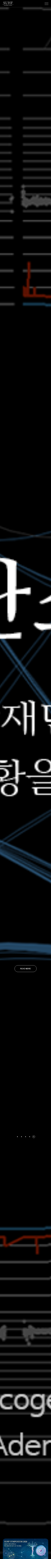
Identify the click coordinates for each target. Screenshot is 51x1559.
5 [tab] (33, 1136)
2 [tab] (21, 1136)
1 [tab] (17, 1136)
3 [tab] (25, 1136)
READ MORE (25, 969)
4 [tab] (29, 1136)
